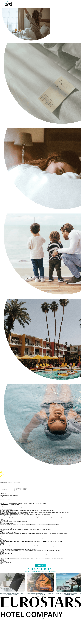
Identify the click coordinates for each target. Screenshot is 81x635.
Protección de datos (38, 618)
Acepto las (9, 494)
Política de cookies (48, 618)
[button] (37, 596)
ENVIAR (1, 496)
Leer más (2, 518)
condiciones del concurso (12, 493)
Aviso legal (31, 618)
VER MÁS (40, 566)
